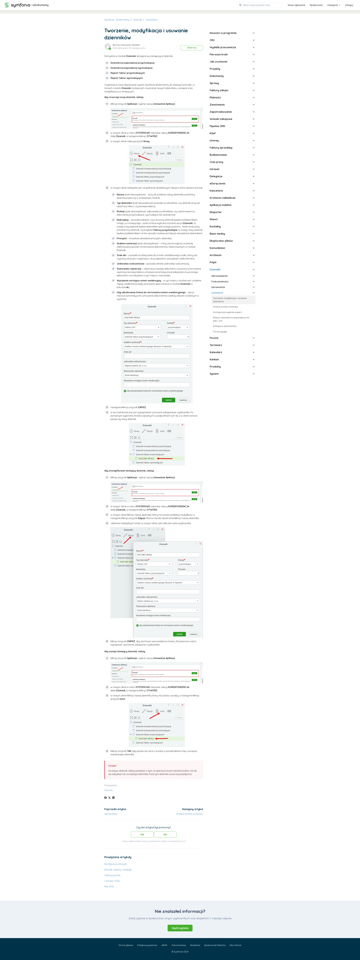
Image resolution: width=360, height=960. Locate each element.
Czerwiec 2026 (112, 880)
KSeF (213, 133)
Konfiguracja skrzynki (115, 864)
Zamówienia (217, 104)
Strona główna (126, 945)
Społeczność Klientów (214, 945)
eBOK (164, 945)
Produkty (215, 366)
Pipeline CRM (217, 126)
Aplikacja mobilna (220, 205)
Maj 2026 (109, 886)
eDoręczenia (217, 183)
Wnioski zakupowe (221, 119)
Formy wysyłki (220, 331)
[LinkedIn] (113, 798)
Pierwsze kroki (219, 54)
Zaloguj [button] (349, 5)
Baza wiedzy (217, 233)
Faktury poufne (112, 875)
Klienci (214, 219)
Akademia (195, 945)
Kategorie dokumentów (224, 326)
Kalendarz (216, 352)
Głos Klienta (235, 945)
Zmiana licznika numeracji (189, 813)
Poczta (214, 338)
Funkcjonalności (220, 281)
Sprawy (214, 83)
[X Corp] (109, 798)
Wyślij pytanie (180, 928)
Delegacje (216, 176)
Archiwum (215, 255)
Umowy (214, 140)
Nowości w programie (223, 33)
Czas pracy (216, 162)
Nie (165, 834)
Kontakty (215, 226)
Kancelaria (216, 190)
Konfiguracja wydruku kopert (227, 312)
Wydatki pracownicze (223, 47)
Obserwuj (191, 47)
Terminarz (216, 345)
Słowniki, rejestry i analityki (118, 869)
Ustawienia (151, 19)
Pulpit (213, 262)
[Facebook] (105, 798)
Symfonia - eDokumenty (116, 19)
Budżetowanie (218, 154)
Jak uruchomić (218, 61)
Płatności (215, 97)
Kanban (214, 359)
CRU (212, 40)
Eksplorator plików (221, 240)
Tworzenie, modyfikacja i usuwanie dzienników (230, 300)
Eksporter (216, 212)
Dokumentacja (179, 945)
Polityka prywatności (147, 945)
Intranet (214, 169)
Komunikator (217, 248)
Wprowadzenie (219, 275)
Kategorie (332, 5)
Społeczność (316, 5)
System (214, 373)
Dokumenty (217, 76)
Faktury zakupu (219, 90)
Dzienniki (137, 19)
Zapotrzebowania (221, 111)
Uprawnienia (110, 813)
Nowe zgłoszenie (296, 5)
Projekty (215, 68)
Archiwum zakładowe (223, 197)
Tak (142, 834)
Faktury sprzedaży (221, 147)
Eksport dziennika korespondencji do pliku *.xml (231, 319)
